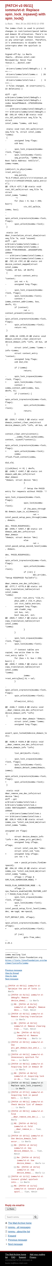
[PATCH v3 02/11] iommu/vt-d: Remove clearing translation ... (27, 1017)
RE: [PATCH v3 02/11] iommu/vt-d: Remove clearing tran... (29, 1026)
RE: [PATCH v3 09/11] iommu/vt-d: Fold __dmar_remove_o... (25, 1126)
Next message (11, 979)
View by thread (12, 973)
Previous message (13, 970)
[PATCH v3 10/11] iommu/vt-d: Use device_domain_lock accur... (27, 1139)
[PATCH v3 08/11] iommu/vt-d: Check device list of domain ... (27, 1105)
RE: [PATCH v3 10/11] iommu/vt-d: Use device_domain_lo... (25, 1148)
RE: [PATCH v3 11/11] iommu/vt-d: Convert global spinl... (29, 1189)
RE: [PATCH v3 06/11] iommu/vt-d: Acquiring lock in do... (29, 1076)
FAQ (13, 1257)
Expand (12, 1236)
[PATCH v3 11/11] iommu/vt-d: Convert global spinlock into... (27, 1179)
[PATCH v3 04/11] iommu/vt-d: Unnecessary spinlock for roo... (27, 1057)
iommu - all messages (19, 1227)
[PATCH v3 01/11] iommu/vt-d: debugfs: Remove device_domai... (27, 998)
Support (22, 1257)
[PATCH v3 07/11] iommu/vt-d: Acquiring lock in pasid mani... (27, 1095)
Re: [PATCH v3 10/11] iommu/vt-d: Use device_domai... (28, 1160)
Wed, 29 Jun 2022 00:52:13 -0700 (30, 24)
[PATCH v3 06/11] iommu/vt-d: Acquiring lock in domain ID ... (27, 1067)
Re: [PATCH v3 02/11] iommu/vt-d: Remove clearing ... (28, 1035)
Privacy (33, 1257)
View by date (11, 976)
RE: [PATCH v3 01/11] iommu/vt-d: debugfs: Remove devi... (29, 1007)
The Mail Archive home (20, 1223)
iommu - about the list (19, 1231)
